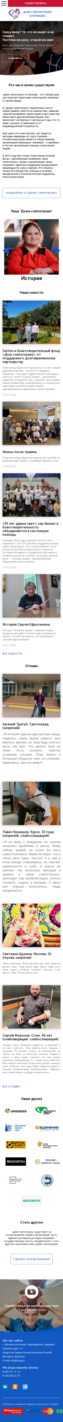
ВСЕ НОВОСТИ (12, 653)
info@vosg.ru (17, 1360)
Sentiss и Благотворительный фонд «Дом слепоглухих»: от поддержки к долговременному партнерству (31, 356)
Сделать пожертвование (31, 1259)
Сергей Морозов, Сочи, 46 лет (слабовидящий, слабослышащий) (30, 1037)
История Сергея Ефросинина (26, 624)
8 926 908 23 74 (11, 1375)
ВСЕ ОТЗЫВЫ (11, 1086)
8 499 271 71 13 (11, 1371)
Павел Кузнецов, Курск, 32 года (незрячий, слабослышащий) (28, 834)
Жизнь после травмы (20, 452)
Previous (6, 251)
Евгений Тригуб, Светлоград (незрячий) (26, 726)
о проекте (15, 58)
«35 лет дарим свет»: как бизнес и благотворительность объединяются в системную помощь (30, 529)
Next (57, 251)
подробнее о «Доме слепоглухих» (31, 192)
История (31, 278)
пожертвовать (35, 3)
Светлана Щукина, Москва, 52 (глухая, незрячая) (27, 956)
